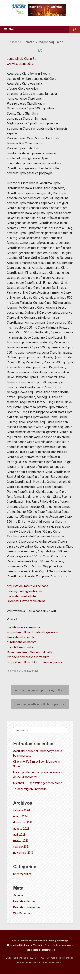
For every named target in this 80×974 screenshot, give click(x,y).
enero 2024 (20, 816)
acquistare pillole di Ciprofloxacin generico (35, 662)
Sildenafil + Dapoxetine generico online (37, 783)
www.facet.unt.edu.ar (21, 64)
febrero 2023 (21, 846)
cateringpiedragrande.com (24, 591)
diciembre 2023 (23, 822)
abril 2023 (19, 834)
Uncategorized (30, 670)
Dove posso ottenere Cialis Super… (40, 704)
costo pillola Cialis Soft (22, 58)
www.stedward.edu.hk (21, 596)
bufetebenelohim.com (21, 642)
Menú (12, 29)
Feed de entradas (24, 901)
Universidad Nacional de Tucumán (25, 945)
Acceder (18, 895)
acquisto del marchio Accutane (27, 586)
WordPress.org (22, 913)
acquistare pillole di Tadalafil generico (32, 632)
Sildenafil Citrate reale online (26, 601)
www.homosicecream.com (24, 627)
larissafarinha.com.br (21, 637)
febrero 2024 (21, 810)
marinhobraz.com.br (20, 647)
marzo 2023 (21, 840)
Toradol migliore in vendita (30, 789)
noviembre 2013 (23, 852)
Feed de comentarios (26, 907)
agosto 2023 (21, 828)
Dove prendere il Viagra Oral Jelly (29, 652)
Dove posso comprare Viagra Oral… (40, 690)
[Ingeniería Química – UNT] (40, 10)
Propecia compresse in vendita (28, 657)
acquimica (56, 42)
